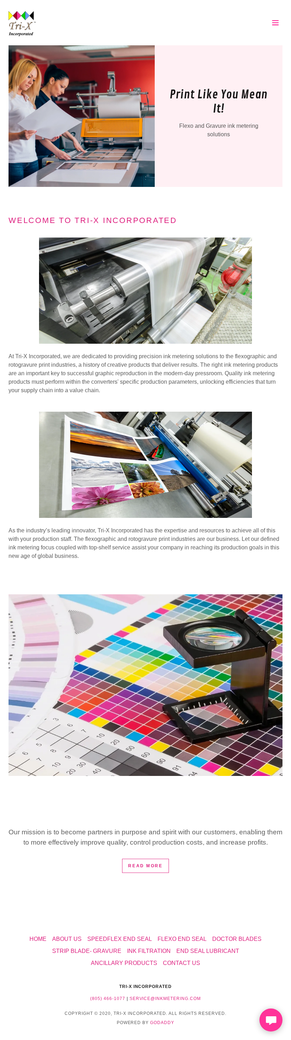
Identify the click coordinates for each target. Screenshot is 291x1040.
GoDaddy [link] (162, 1022)
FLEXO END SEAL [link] (182, 939)
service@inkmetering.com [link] (165, 998)
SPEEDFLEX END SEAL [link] (119, 939)
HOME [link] (37, 939)
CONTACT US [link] (181, 963)
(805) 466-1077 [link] (107, 998)
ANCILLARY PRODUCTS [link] (124, 963)
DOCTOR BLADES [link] (237, 939)
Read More (145, 865)
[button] (275, 23)
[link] (22, 22)
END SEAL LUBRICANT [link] (207, 951)
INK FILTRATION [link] (149, 951)
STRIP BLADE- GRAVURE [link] (86, 951)
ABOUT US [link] (67, 939)
